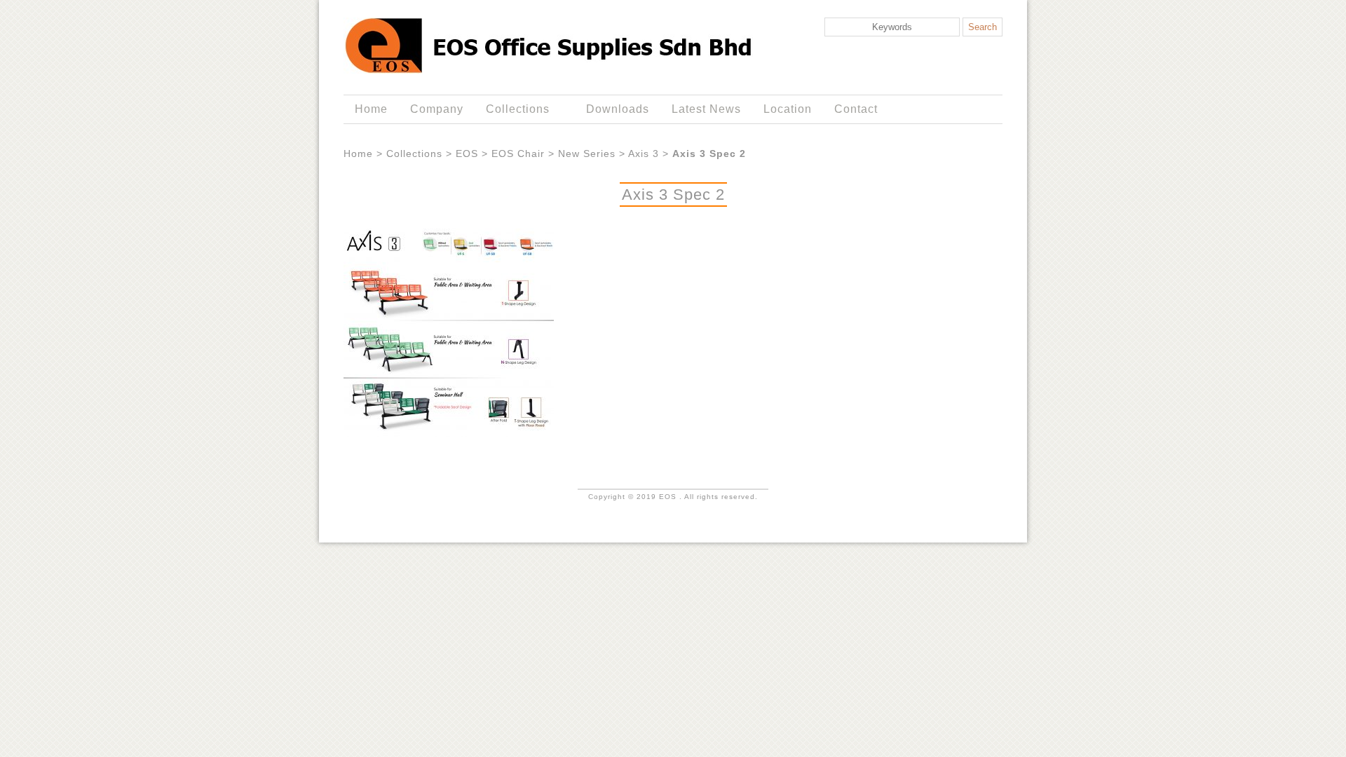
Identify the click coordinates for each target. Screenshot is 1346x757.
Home (371, 109)
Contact (856, 109)
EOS (467, 153)
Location (787, 109)
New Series (587, 153)
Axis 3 (643, 153)
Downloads (617, 109)
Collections (512, 109)
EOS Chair (518, 153)
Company (436, 109)
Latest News (706, 109)
